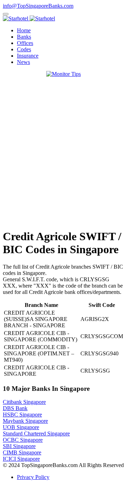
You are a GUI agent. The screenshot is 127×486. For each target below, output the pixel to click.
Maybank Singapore (25, 421)
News (23, 62)
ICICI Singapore (21, 459)
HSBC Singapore (22, 415)
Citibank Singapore (24, 402)
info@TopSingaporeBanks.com (38, 6)
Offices (25, 43)
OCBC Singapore (23, 440)
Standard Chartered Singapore (36, 433)
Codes (24, 49)
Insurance (27, 56)
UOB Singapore (21, 427)
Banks (24, 37)
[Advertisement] (63, 159)
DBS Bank (15, 408)
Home (24, 30)
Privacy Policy (33, 477)
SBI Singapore (19, 446)
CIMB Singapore (22, 452)
